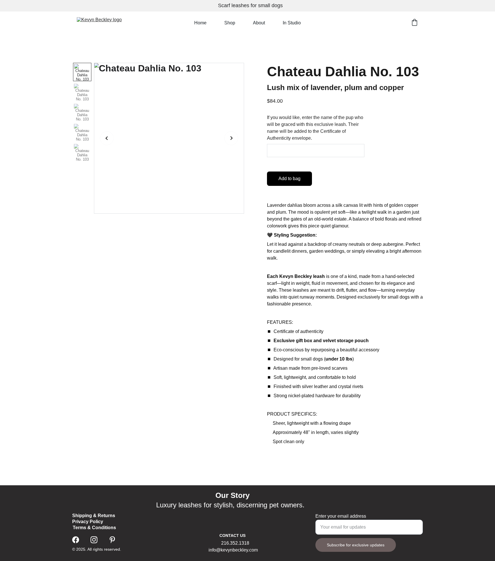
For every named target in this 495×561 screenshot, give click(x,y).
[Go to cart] (414, 23)
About (259, 22)
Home (200, 22)
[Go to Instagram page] (94, 539)
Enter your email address (340, 516)
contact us (232, 535)
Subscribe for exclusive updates (355, 545)
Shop (229, 22)
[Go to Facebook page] (75, 539)
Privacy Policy (87, 521)
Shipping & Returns (93, 515)
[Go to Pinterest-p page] (112, 539)
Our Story (232, 495)
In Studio (292, 22)
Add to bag (289, 178)
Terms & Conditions (94, 527)
